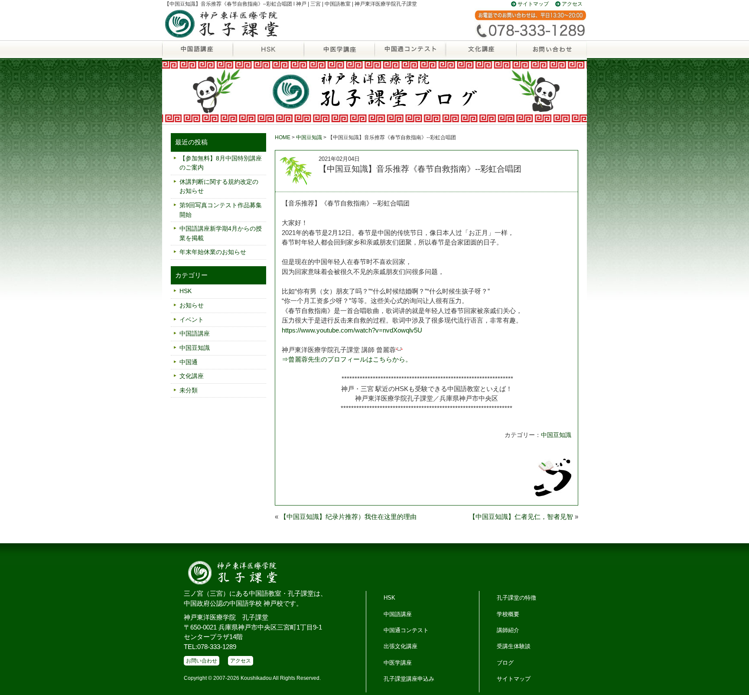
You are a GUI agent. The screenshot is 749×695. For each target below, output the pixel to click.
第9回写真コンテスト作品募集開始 (220, 210)
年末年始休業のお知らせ (212, 251)
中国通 (409, 54)
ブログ (505, 662)
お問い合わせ (551, 54)
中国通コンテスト (406, 630)
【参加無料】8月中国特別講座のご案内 (220, 163)
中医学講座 (339, 54)
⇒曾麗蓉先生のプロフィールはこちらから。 (347, 359)
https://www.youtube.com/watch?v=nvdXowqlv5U (352, 330)
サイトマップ (533, 4)
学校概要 (508, 614)
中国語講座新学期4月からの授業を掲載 (220, 233)
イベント (191, 319)
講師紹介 (508, 630)
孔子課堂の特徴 (516, 597)
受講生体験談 (514, 646)
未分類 (188, 390)
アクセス (572, 4)
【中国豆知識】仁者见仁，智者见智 (521, 516)
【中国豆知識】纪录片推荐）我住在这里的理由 (348, 516)
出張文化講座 (400, 646)
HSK (268, 54)
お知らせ (191, 305)
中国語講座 (197, 54)
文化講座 (480, 54)
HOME (282, 137)
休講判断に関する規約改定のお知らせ (218, 186)
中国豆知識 (309, 137)
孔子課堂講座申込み (409, 678)
